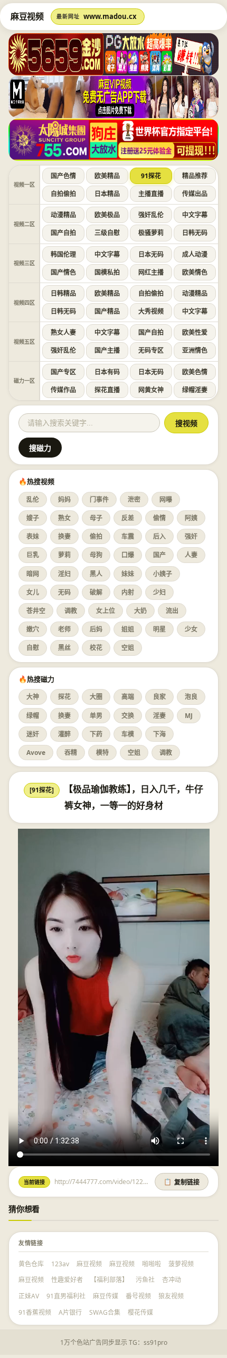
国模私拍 (107, 272)
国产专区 (63, 371)
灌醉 (64, 734)
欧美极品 (107, 214)
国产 (159, 554)
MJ (189, 715)
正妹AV (28, 1296)
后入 (159, 536)
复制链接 (182, 1182)
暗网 (32, 573)
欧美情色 (194, 272)
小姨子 (162, 573)
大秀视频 (151, 311)
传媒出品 (194, 193)
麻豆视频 (89, 1263)
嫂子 (32, 517)
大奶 (140, 610)
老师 (64, 629)
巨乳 (32, 554)
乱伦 (32, 499)
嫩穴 (32, 629)
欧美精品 (107, 175)
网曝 (165, 499)
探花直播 (107, 389)
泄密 (134, 499)
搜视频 (186, 423)
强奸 (191, 536)
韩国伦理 (63, 254)
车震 (127, 536)
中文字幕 (194, 214)
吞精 (70, 752)
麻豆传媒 (105, 1296)
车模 (127, 734)
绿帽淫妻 (194, 389)
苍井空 (35, 610)
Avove (35, 752)
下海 (159, 734)
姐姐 (127, 629)
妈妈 (64, 499)
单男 (96, 715)
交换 (127, 715)
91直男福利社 (66, 1296)
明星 (159, 629)
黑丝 (64, 647)
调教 (70, 610)
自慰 (32, 647)
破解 (96, 592)
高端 (127, 696)
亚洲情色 (194, 350)
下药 (96, 734)
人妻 (191, 554)
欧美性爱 (194, 332)
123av (60, 1263)
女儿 (32, 592)
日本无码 (151, 254)
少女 (191, 629)
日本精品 (107, 193)
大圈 (96, 696)
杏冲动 (171, 1279)
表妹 (32, 536)
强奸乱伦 (151, 214)
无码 (64, 592)
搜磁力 (40, 448)
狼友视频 (171, 1296)
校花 (96, 647)
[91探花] (42, 789)
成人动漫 (194, 254)
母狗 (96, 554)
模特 (102, 752)
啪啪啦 (151, 1263)
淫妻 (159, 715)
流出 (172, 610)
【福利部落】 (109, 1279)
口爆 (127, 554)
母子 (96, 517)
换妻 (64, 536)
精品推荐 (194, 175)
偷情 (159, 517)
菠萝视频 (181, 1263)
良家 (159, 696)
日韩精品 (63, 293)
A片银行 (70, 1312)
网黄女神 (151, 389)
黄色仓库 (31, 1263)
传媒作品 (63, 389)
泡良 (191, 696)
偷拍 (96, 536)
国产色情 (63, 175)
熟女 (64, 517)
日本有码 (107, 371)
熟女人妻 (63, 332)
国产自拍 (63, 232)
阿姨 (191, 517)
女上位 (105, 610)
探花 (64, 696)
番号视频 (138, 1296)
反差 (127, 517)
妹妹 (127, 573)
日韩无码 (194, 232)
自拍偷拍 (63, 193)
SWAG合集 (104, 1312)
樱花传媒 (140, 1312)
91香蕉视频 (34, 1312)
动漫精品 (63, 214)
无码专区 (151, 350)
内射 (127, 592)
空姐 (127, 647)
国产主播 (107, 350)
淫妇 (64, 573)
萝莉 (64, 554)
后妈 (96, 629)
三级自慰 (107, 232)
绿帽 (32, 715)
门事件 (99, 499)
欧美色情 (194, 371)
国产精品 (107, 311)
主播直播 (151, 193)
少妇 (159, 592)
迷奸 (32, 734)
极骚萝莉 (151, 232)
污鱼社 (145, 1279)
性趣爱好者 (67, 1279)
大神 (32, 696)
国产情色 (63, 272)
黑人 (96, 573)
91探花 (151, 175)
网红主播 (151, 272)
